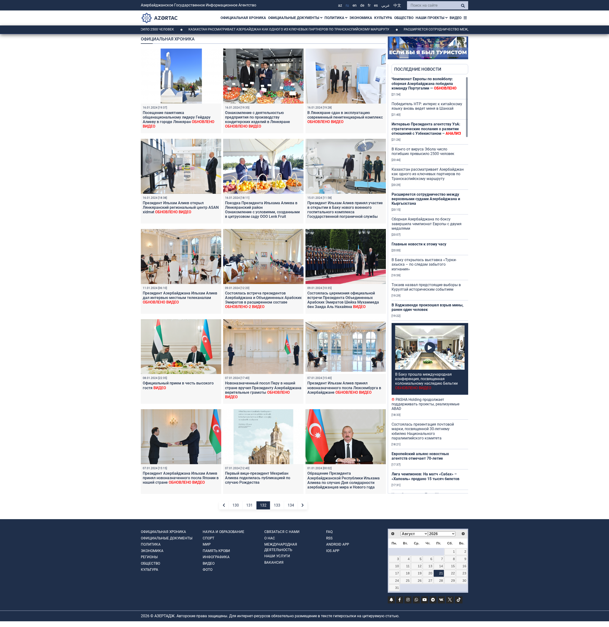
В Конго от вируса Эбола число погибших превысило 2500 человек (423, 151)
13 (430, 566)
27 (430, 580)
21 (441, 573)
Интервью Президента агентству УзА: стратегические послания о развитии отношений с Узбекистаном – (426, 128)
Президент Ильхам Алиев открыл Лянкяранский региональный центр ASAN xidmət (181, 207)
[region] (430, 285)
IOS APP (332, 551)
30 (464, 580)
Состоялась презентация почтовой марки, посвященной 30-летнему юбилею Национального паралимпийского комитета (423, 431)
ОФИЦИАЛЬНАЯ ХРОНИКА (243, 18)
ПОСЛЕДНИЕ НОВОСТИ (417, 69)
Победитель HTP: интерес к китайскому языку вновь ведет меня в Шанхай (427, 106)
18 (408, 573)
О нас (269, 538)
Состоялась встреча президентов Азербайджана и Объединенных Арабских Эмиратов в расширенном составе (263, 300)
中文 (397, 5)
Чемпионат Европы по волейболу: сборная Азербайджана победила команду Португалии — (424, 83)
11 (408, 566)
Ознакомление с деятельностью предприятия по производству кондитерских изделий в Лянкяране (257, 119)
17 (397, 573)
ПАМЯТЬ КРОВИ (216, 551)
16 (464, 566)
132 (263, 505)
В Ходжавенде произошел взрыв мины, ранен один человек (427, 307)
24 (397, 580)
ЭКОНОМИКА (360, 18)
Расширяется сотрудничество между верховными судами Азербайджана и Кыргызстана (445, 29)
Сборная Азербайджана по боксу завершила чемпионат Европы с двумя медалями (427, 223)
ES (376, 5)
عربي (385, 5)
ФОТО (207, 569)
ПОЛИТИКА (334, 18)
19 (420, 573)
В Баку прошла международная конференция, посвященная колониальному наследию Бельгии (426, 381)
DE (362, 5)
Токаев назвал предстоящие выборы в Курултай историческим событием (426, 287)
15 (453, 566)
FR (369, 5)
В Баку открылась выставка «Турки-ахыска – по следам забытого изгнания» (424, 264)
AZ (340, 5)
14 (441, 566)
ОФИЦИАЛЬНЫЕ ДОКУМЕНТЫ (294, 18)
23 (464, 573)
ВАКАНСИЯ (274, 562)
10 (397, 566)
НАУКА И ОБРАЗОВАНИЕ (223, 532)
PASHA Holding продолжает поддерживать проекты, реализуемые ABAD (425, 404)
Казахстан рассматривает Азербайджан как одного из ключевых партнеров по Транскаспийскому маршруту (248, 29)
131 (249, 505)
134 (291, 505)
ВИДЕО (456, 18)
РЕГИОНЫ (149, 557)
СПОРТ (208, 538)
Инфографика (216, 557)
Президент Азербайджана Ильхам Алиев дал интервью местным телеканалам (180, 297)
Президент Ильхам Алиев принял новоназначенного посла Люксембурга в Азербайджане (344, 387)
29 (453, 580)
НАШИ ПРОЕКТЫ (430, 18)
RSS (329, 538)
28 (441, 580)
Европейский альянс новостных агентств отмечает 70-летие (420, 456)
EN (355, 5)
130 (235, 505)
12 (420, 566)
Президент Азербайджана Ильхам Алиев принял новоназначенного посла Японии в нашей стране (181, 478)
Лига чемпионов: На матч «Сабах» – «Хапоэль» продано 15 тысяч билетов (425, 476)
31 (397, 588)
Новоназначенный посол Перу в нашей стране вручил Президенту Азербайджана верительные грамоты (263, 390)
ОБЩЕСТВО (403, 18)
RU (347, 5)
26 (420, 580)
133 (277, 505)
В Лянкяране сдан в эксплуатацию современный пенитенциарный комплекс (345, 117)
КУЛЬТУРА (383, 18)
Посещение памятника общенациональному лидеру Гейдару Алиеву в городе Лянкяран (178, 119)
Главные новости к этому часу (419, 244)
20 (430, 573)
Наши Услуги (277, 556)
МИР (207, 544)
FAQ (329, 532)
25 (408, 580)
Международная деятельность (280, 547)
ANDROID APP (337, 544)
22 (453, 573)
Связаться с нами (282, 532)
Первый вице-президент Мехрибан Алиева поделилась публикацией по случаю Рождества (257, 478)
